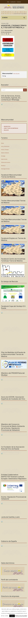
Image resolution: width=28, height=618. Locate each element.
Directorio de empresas (11, 128)
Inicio (8, 1)
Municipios (7, 126)
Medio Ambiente (5, 152)
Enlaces (6, 130)
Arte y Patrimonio (5, 146)
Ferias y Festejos (5, 149)
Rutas (2, 143)
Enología (3, 156)
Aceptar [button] (12, 616)
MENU (6, 17)
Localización (13, 1)
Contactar (19, 1)
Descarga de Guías (5, 168)
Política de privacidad (21, 616)
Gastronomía (4, 159)
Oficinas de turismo (5, 162)
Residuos (3, 165)
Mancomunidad (8, 30)
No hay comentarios (6, 32)
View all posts (16, 73)
